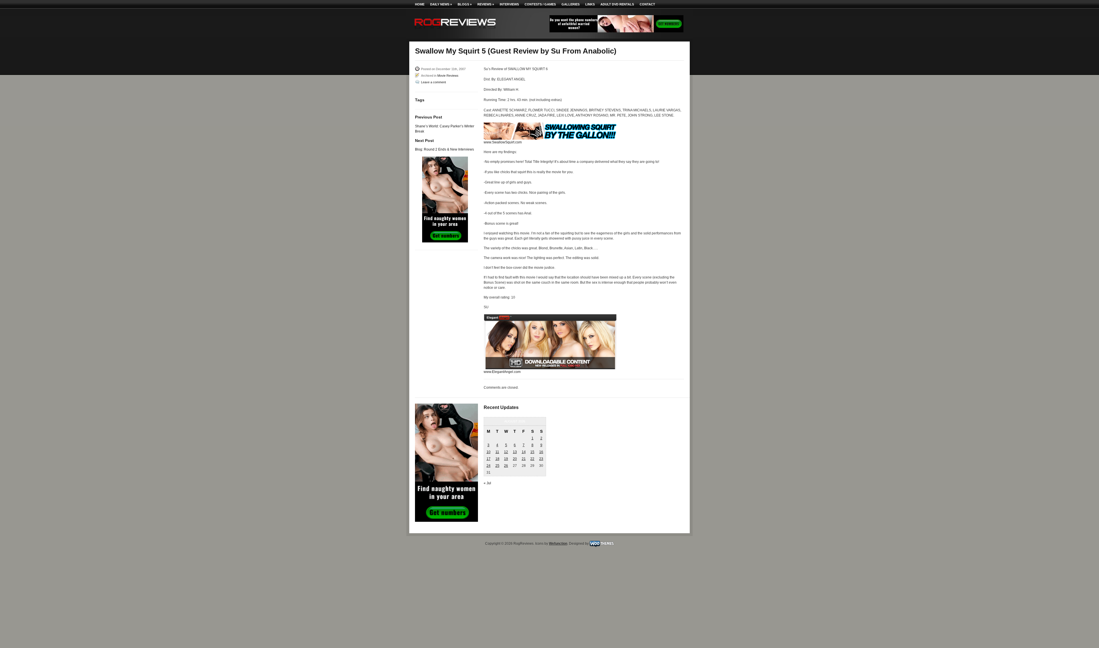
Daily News (441, 4)
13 (515, 452)
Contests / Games (540, 4)
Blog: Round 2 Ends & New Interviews (444, 149)
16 (541, 452)
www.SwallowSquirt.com (503, 142)
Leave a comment (433, 82)
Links (590, 4)
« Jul (487, 483)
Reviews (485, 4)
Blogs (465, 4)
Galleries (571, 4)
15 (532, 452)
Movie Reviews (447, 75)
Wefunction (558, 544)
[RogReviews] (455, 30)
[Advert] (616, 31)
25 (497, 466)
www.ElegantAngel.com (502, 372)
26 (506, 466)
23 (541, 459)
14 (524, 452)
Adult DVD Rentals (617, 4)
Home (419, 4)
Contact (647, 4)
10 (489, 452)
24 (489, 466)
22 (532, 459)
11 (497, 452)
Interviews (509, 4)
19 (506, 459)
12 (506, 452)
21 (524, 459)
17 (489, 459)
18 (497, 459)
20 (515, 459)
